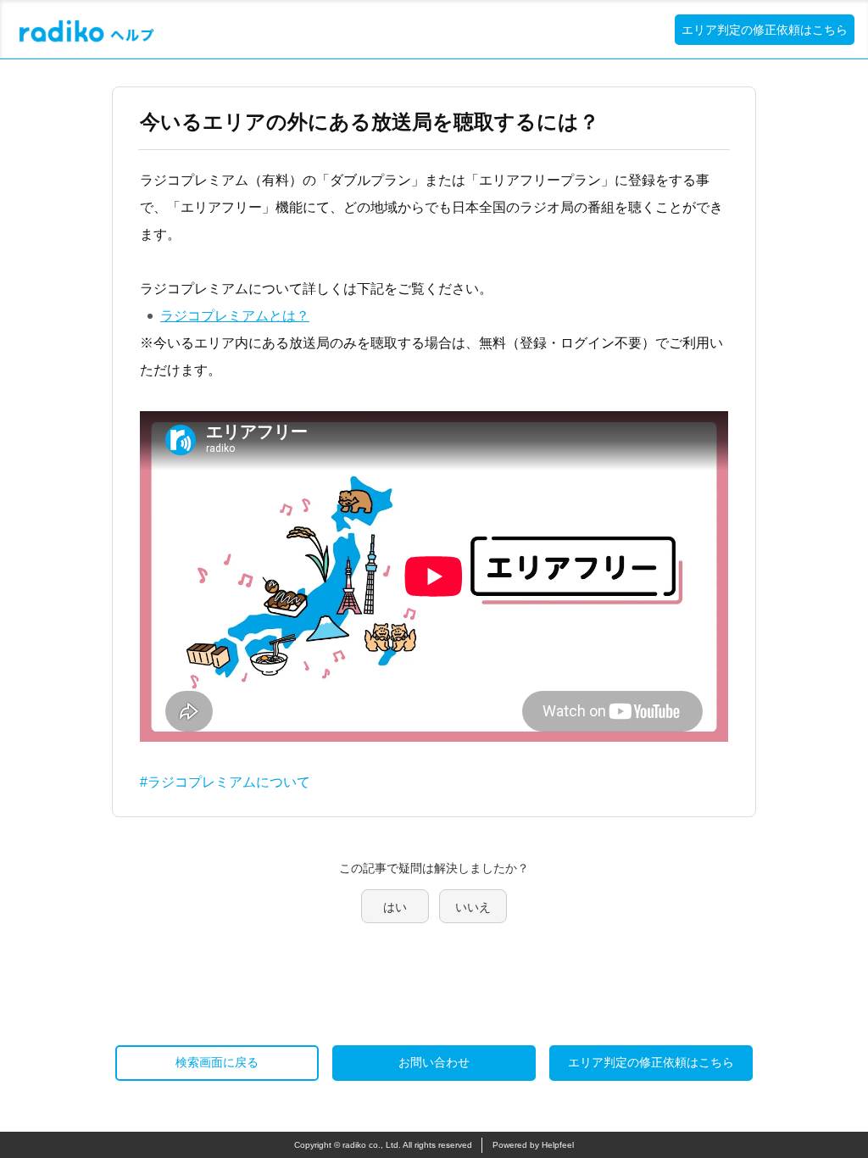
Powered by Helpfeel (533, 1145)
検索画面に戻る (217, 1062)
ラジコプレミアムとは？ (234, 316)
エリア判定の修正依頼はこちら (765, 29)
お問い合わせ (434, 1062)
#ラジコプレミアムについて (225, 782)
